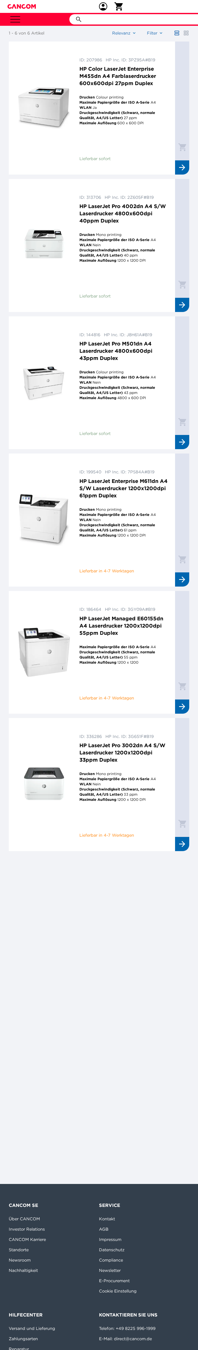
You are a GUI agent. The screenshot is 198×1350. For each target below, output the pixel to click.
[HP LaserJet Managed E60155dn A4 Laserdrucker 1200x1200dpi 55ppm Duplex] (44, 652)
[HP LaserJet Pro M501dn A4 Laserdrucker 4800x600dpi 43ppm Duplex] (44, 383)
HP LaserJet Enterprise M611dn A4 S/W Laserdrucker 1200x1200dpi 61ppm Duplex (123, 488)
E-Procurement (114, 1280)
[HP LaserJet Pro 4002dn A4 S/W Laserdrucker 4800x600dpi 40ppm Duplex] (44, 245)
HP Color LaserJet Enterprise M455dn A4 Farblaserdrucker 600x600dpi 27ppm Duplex (117, 75)
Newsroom (20, 1260)
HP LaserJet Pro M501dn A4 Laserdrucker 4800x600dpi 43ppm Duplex (115, 350)
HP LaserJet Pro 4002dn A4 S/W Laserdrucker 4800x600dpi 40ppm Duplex (122, 213)
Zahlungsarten (23, 1338)
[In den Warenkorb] (182, 147)
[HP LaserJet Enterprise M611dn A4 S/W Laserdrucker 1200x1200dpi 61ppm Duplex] (44, 520)
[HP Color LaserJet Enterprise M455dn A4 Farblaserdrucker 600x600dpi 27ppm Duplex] (44, 108)
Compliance (111, 1260)
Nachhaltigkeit (23, 1270)
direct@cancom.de (133, 1338)
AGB (104, 1229)
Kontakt (107, 1218)
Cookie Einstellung (118, 1291)
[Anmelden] (103, 6)
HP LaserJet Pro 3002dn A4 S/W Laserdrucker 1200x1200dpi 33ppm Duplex (122, 752)
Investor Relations (27, 1229)
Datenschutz (112, 1249)
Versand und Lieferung (32, 1328)
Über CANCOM (24, 1218)
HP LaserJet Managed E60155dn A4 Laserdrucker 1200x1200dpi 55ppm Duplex (121, 625)
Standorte (19, 1249)
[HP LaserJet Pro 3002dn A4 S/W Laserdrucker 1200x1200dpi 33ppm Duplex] (44, 784)
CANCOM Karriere (27, 1239)
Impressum (110, 1239)
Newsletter (110, 1270)
